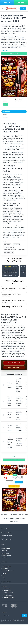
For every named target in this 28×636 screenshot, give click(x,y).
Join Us (5, 612)
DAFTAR (21, 3)
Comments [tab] (6, 118)
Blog (3, 577)
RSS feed (4, 573)
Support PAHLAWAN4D (6, 535)
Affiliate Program (6, 566)
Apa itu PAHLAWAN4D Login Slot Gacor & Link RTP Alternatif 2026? (13, 289)
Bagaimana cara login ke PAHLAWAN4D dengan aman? (12, 306)
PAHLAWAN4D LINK (8, 252)
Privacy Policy (5, 550)
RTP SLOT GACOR (8, 249)
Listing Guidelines (6, 555)
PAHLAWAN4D (7, 244)
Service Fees (5, 558)
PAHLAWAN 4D (7, 590)
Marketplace (4, 514)
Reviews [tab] (5, 114)
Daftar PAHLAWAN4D (14, 362)
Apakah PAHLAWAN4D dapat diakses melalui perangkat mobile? (13, 301)
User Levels (5, 568)
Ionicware (4, 586)
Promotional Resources (8, 570)
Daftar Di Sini (14, 53)
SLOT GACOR (17, 244)
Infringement (5, 553)
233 (5, 104)
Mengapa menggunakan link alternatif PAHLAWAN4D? (11, 295)
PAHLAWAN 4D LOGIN (9, 597)
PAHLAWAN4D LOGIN (9, 247)
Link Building (13, 514)
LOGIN (7, 3)
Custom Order (14, 486)
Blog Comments (23, 514)
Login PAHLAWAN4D (14, 367)
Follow (9, 481)
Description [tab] (6, 111)
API (3, 575)
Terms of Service (6, 548)
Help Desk (8, 532)
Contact (18, 482)
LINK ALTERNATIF (19, 249)
